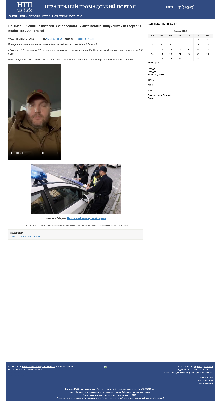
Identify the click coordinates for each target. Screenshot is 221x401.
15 (189, 49)
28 (180, 59)
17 (207, 49)
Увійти (169, 7)
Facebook (81, 39)
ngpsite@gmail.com (203, 366)
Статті (72, 16)
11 (152, 49)
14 (180, 49)
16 (198, 49)
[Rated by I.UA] (110, 368)
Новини (23, 16)
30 (198, 59)
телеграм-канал (54, 39)
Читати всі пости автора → (25, 236)
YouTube (209, 380)
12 (161, 49)
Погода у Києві (155, 95)
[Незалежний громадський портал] (24, 7)
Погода (151, 68)
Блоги (80, 16)
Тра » (156, 62)
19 (161, 54)
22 (189, 54)
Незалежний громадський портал (38, 366)
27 (170, 59)
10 (207, 45)
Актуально (34, 16)
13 (170, 49)
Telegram (208, 383)
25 (152, 59)
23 (198, 54)
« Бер (150, 62)
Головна (13, 16)
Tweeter (90, 39)
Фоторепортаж (60, 16)
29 (189, 59)
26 (161, 59)
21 (180, 54)
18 (152, 54)
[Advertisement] (76, 273)
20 (170, 54)
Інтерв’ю (45, 16)
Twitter (209, 377)
